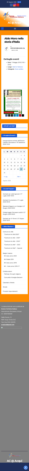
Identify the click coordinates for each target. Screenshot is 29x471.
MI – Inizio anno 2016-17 (12, 266)
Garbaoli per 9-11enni (9, 218)
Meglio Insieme (7, 253)
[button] (26, 28)
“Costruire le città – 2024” (12, 241)
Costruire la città (8, 232)
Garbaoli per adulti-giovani (11, 194)
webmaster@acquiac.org (17, 48)
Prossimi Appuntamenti (10, 291)
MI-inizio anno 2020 (10, 256)
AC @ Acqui (14, 22)
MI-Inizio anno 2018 (10, 263)
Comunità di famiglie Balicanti (13, 277)
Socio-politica (19, 69)
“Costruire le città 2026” (11, 234)
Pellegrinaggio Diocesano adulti (12, 212)
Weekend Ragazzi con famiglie (12, 206)
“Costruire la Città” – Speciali (13, 248)
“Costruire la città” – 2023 (12, 244)
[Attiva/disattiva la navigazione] (15, 28)
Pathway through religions (12, 274)
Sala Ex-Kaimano (17, 67)
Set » (18, 176)
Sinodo (5, 287)
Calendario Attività (8, 282)
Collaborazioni (7, 271)
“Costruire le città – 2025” (12, 238)
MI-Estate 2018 (9, 259)
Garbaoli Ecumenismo (10, 200)
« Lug (5, 176)
